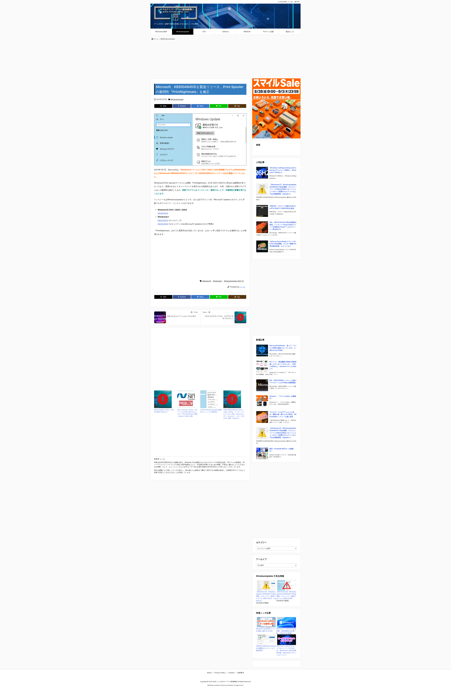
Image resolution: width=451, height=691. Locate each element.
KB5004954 (163, 220)
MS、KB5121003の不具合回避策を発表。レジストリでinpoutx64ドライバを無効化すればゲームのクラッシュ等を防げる (283, 225)
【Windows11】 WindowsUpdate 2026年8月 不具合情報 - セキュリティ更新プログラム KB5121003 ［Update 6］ (266, 596)
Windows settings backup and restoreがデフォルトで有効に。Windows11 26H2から (282, 170)
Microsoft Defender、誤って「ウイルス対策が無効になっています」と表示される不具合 (283, 348)
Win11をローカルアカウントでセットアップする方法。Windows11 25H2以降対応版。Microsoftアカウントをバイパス (286, 650)
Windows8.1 (217, 281)
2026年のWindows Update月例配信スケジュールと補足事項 (266, 648)
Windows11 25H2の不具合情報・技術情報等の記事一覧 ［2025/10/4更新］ (286, 631)
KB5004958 (163, 224)
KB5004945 (163, 213)
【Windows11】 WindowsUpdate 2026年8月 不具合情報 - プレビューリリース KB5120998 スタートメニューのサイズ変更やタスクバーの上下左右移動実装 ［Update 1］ (282, 189)
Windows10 (206, 281)
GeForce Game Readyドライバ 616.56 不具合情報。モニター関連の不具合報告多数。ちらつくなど (282, 243)
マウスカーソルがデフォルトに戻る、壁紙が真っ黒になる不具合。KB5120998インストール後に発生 (282, 414)
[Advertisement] (225, 59)
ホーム (155, 39)
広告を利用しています (286, 2)
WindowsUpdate (169, 39)
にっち (242, 287)
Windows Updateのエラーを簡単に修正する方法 (266, 630)
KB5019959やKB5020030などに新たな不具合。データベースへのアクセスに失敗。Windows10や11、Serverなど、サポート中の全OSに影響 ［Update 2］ (234, 414)
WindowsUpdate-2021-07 (234, 281)
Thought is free (238, 685)
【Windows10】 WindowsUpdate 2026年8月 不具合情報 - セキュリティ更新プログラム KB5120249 (286, 595)
